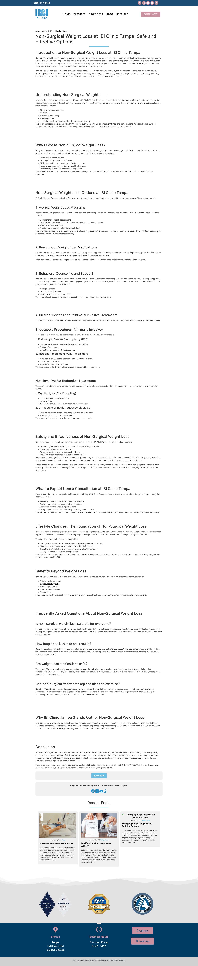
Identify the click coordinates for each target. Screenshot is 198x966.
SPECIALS (122, 14)
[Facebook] (139, 3)
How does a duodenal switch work (56, 843)
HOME (66, 14)
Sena (37, 31)
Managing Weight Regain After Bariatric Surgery (137, 824)
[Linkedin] (156, 3)
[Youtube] (152, 3)
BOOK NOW (99, 776)
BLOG (109, 14)
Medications (87, 247)
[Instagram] (144, 3)
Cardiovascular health (50, 584)
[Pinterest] (148, 3)
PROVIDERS (96, 14)
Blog (63, 840)
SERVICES (80, 14)
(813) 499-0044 (42, 3)
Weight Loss (61, 31)
